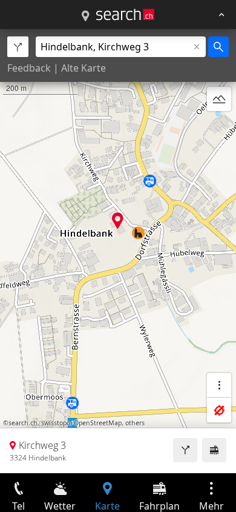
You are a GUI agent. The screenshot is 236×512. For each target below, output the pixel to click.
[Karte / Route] (85, 16)
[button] (117, 220)
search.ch (23, 423)
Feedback (29, 68)
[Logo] (125, 14)
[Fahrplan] (214, 450)
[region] (118, 251)
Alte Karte (83, 68)
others (135, 423)
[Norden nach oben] (219, 128)
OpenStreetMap (98, 423)
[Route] (185, 450)
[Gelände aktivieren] (219, 99)
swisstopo (55, 423)
